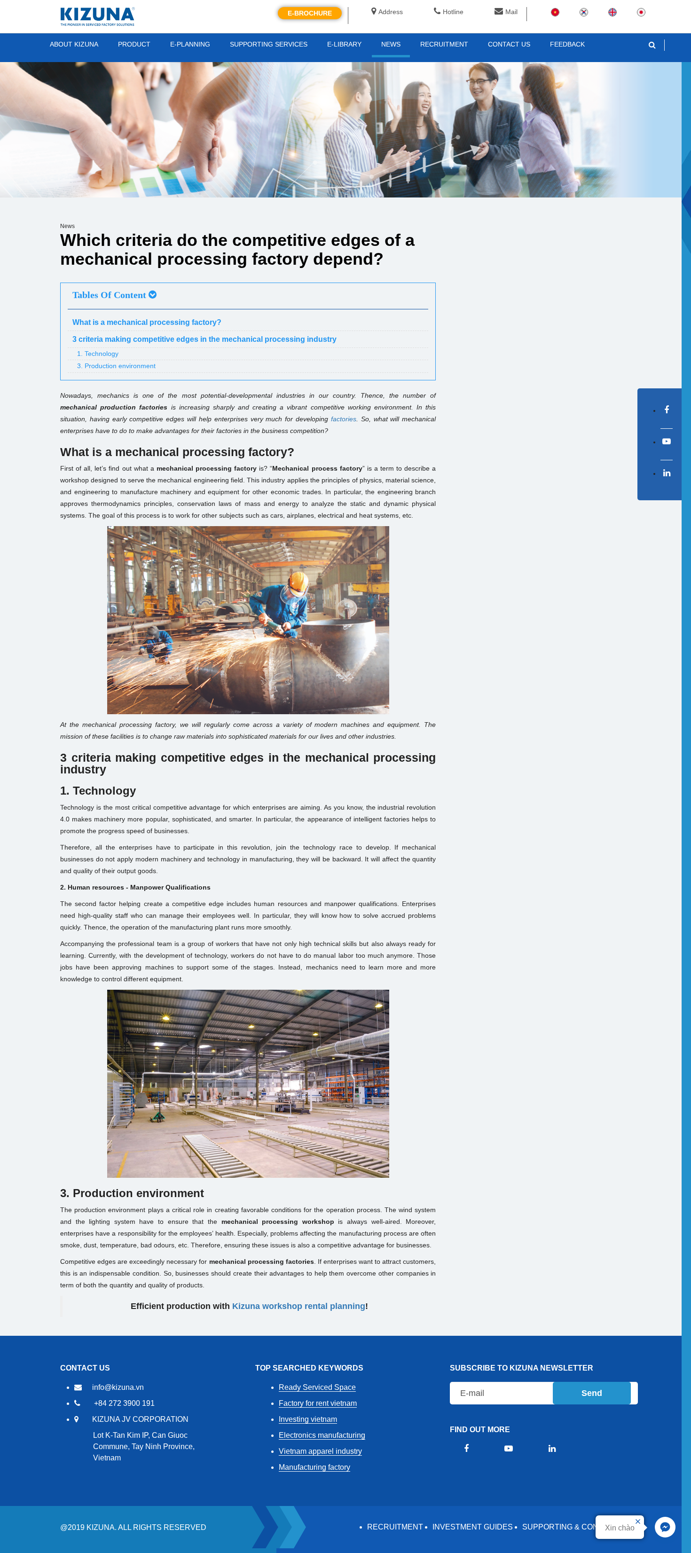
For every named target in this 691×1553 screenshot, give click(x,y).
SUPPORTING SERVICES (268, 44)
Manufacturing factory (314, 1467)
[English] (612, 12)
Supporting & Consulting (576, 1527)
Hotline (453, 12)
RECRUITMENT (395, 1527)
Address (390, 12)
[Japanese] (641, 12)
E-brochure (310, 13)
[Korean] (584, 12)
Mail (511, 12)
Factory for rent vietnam (318, 1403)
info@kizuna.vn (118, 1387)
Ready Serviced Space (317, 1387)
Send (591, 1393)
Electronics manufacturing (322, 1435)
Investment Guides (472, 1527)
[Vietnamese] (555, 12)
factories (343, 419)
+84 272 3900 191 (124, 1403)
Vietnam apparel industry (320, 1451)
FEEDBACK (567, 44)
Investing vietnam (308, 1419)
